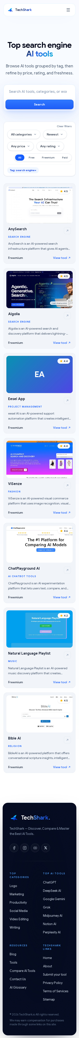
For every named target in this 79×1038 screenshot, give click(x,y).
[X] (45, 847)
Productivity (18, 903)
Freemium (48, 157)
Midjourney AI (52, 916)
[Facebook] (14, 847)
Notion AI (49, 924)
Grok (46, 907)
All (19, 157)
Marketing (17, 894)
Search (39, 104)
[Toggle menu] (68, 9)
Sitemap (49, 999)
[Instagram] (24, 847)
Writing (15, 927)
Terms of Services (55, 991)
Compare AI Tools (22, 971)
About (47, 966)
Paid (65, 157)
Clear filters (64, 126)
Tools (13, 962)
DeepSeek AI (52, 891)
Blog (13, 954)
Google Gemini (54, 899)
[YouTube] (35, 847)
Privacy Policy (53, 983)
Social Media (19, 911)
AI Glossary (18, 987)
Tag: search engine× (23, 170)
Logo (13, 886)
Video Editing (19, 919)
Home (47, 958)
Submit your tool (54, 975)
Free (31, 157)
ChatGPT (49, 882)
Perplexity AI (52, 932)
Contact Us (18, 979)
